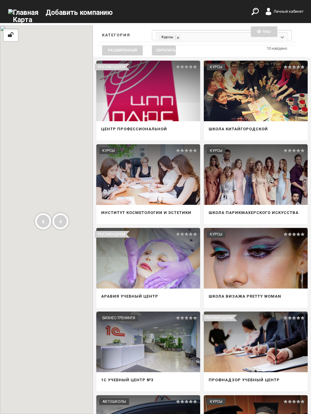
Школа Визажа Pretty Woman (245, 296)
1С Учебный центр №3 (127, 380)
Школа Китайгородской (238, 129)
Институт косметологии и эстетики (146, 212)
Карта (22, 20)
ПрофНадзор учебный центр (244, 380)
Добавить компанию (79, 12)
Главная (26, 12)
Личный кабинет (289, 11)
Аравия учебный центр (129, 296)
